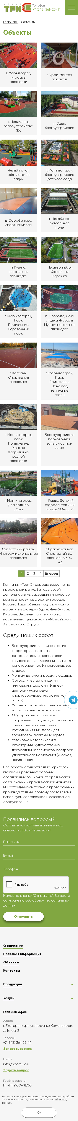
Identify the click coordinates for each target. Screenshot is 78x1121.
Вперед (51, 573)
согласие (11, 900)
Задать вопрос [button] (16, 1070)
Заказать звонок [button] (17, 1049)
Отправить (23, 916)
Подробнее (18, 65)
